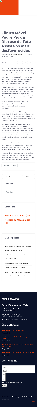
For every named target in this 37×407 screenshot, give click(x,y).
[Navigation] (27, 3)
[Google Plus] (29, 62)
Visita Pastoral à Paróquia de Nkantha (13, 332)
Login (33, 401)
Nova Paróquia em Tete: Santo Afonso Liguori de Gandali (16, 339)
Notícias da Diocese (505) (18, 215)
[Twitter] (24, 62)
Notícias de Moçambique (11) (17, 221)
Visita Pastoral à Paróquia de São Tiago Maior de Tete (18, 354)
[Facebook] (19, 62)
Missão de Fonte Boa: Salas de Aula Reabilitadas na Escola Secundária (17, 347)
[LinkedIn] (33, 62)
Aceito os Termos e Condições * (13, 382)
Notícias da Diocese (16, 54)
